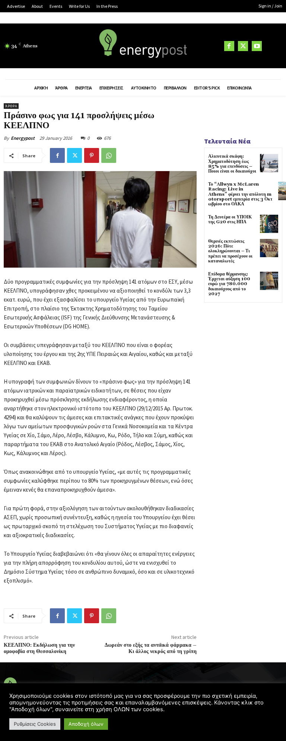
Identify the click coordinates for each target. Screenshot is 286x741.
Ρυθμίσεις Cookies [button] (35, 724)
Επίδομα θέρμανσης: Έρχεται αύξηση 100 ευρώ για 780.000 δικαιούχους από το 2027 (229, 284)
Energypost (23, 138)
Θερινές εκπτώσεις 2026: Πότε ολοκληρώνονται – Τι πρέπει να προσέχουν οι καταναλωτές (230, 251)
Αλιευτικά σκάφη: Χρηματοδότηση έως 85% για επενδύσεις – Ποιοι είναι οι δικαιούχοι (232, 164)
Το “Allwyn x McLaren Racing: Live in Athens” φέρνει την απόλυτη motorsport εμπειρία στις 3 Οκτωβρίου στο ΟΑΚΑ (240, 194)
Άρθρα (11, 106)
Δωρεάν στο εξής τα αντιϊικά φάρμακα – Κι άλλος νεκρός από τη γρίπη (151, 648)
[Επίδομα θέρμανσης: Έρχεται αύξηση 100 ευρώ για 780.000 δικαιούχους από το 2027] (269, 281)
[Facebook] (229, 46)
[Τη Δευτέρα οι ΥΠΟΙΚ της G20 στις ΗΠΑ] (269, 224)
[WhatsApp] (108, 155)
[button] (273, 46)
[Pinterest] (91, 155)
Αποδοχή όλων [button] (86, 724)
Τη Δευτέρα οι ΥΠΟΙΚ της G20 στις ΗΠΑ (230, 219)
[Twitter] (243, 46)
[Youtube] (257, 46)
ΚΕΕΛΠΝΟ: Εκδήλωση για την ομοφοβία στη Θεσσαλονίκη (39, 648)
